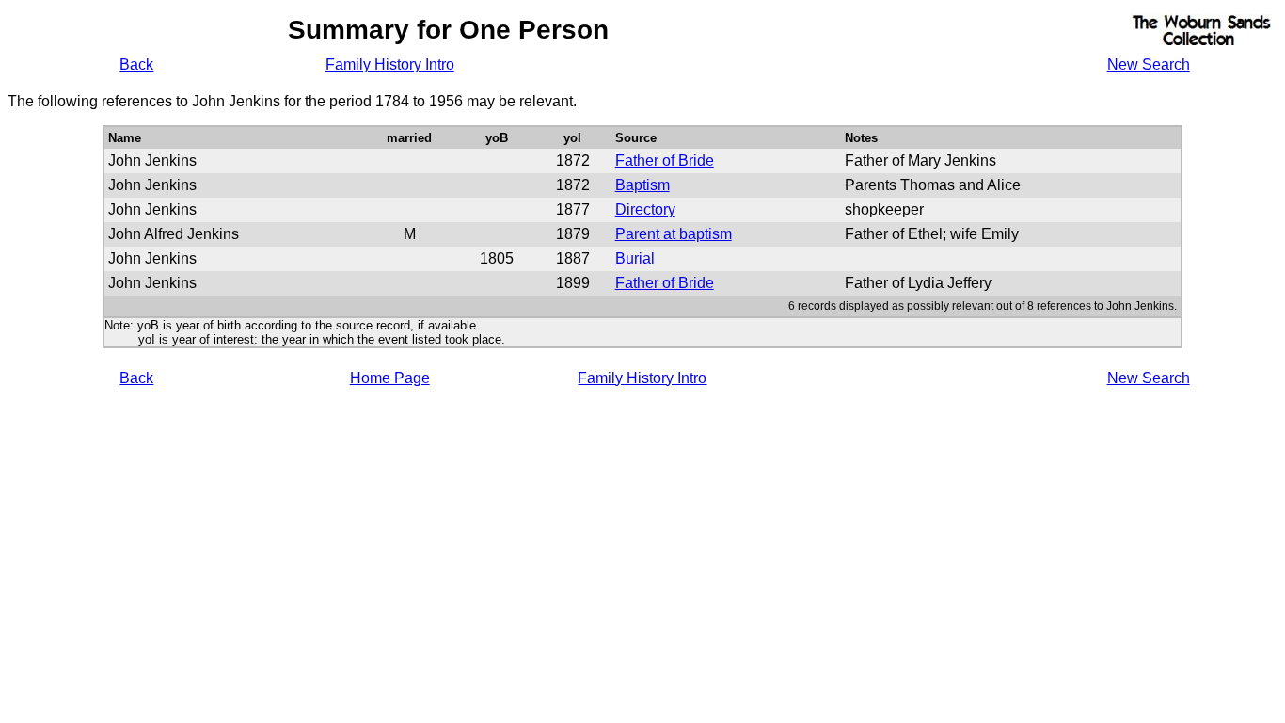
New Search (1148, 64)
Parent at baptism (673, 234)
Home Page (390, 378)
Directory (645, 209)
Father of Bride (664, 161)
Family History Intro (389, 64)
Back (136, 64)
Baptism (642, 185)
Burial (635, 258)
